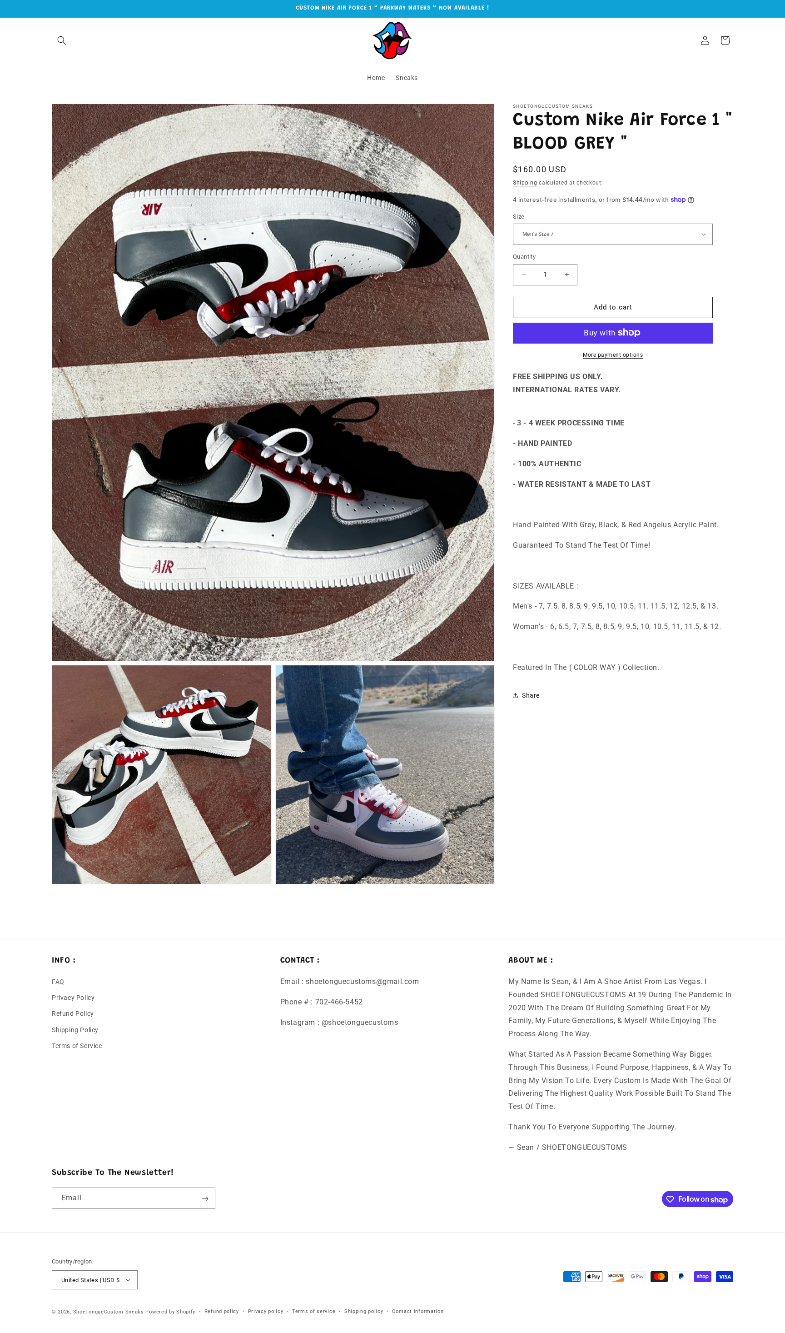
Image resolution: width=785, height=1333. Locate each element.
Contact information (417, 1311)
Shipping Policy (75, 1029)
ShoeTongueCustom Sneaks (108, 1312)
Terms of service (313, 1311)
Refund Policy (73, 1014)
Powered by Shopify (170, 1312)
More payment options (613, 354)
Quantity (524, 256)
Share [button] (531, 695)
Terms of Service (77, 1046)
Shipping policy (363, 1311)
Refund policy (221, 1311)
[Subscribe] (205, 1198)
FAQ (58, 982)
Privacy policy (265, 1311)
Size (519, 216)
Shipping (525, 183)
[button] (62, 40)
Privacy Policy (73, 998)
